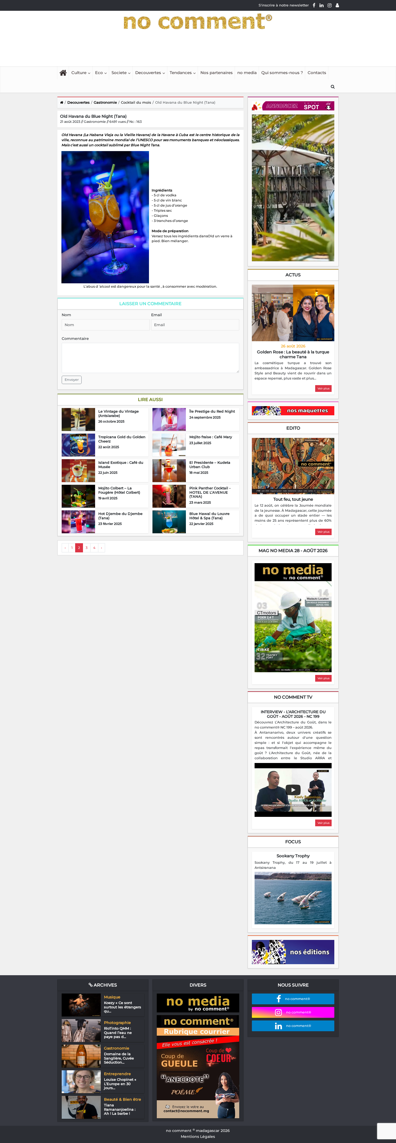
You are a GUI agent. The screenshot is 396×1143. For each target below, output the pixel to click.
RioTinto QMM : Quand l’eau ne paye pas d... (118, 1032)
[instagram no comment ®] (330, 5)
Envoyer (72, 380)
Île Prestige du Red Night (212, 411)
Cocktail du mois (136, 102)
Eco (99, 72)
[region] (293, 371)
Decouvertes (148, 72)
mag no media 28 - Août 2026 (293, 550)
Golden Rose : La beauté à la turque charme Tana (293, 354)
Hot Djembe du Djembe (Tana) (120, 515)
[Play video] (293, 789)
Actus (293, 274)
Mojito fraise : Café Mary (210, 437)
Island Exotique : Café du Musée (120, 464)
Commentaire (75, 338)
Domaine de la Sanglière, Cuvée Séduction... (119, 1058)
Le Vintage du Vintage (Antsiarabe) (118, 413)
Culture (78, 72)
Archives (105, 985)
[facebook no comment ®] (314, 5)
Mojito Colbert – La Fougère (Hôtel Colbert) (119, 490)
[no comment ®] (337, 5)
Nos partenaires (216, 72)
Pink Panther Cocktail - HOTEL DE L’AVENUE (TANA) (210, 492)
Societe (119, 72)
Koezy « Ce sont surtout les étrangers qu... (122, 1007)
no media (247, 72)
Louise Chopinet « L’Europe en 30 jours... (120, 1083)
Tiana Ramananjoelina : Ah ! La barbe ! (120, 1109)
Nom (66, 314)
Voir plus (323, 388)
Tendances (181, 72)
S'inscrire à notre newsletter (284, 5)
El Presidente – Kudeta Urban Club (209, 464)
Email (156, 314)
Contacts (317, 72)
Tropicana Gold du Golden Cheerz (121, 439)
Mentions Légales (198, 1136)
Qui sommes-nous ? (282, 72)
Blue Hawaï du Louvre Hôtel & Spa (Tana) (209, 515)
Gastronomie (105, 102)
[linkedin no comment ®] (321, 5)
